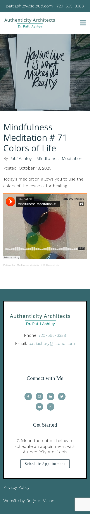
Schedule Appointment (45, 464)
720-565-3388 (52, 335)
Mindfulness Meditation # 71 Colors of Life (38, 265)
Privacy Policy (16, 487)
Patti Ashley (20, 158)
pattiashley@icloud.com (51, 343)
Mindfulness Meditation (59, 158)
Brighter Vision (40, 500)
